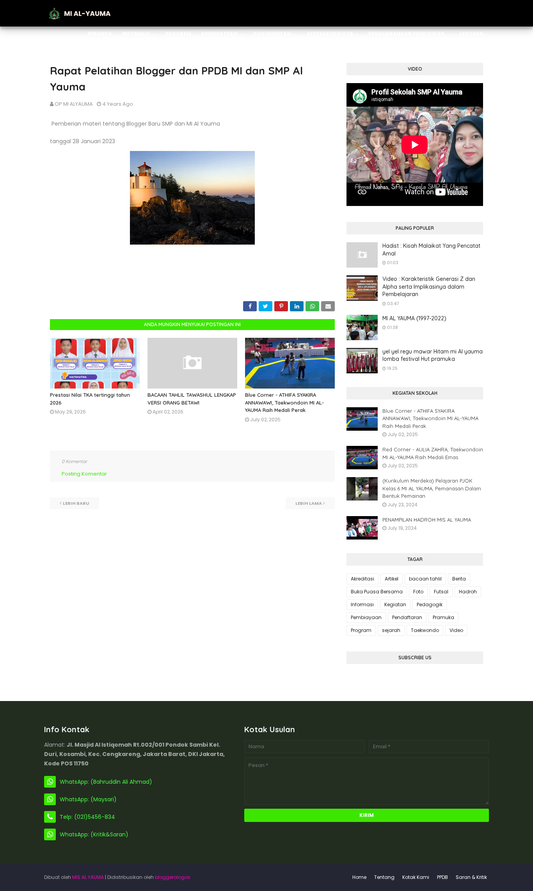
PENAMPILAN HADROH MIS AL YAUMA (426, 519)
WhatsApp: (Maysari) (88, 799)
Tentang (384, 877)
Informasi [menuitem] (136, 33)
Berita (459, 578)
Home (359, 877)
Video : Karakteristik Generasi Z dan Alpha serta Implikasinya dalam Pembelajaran (428, 286)
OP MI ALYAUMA (74, 104)
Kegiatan (395, 604)
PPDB (442, 877)
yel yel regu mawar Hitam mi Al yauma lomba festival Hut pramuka (432, 355)
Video (456, 630)
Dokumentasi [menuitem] (272, 33)
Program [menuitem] (178, 33)
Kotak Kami (415, 877)
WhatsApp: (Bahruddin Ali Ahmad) (106, 782)
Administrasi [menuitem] (219, 33)
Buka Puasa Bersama (377, 591)
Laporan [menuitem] (471, 33)
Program (361, 630)
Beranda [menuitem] (100, 33)
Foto (418, 591)
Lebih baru (76, 503)
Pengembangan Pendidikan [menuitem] (406, 33)
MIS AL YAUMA (88, 877)
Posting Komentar (84, 473)
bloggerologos (172, 877)
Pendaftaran (407, 617)
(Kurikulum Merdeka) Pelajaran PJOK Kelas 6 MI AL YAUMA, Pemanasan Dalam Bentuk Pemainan (431, 488)
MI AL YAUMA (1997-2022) (414, 318)
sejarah (391, 630)
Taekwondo (425, 630)
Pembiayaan (366, 617)
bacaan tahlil (425, 578)
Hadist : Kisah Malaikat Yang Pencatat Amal (431, 249)
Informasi (362, 604)
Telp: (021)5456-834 (87, 817)
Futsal (441, 591)
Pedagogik (429, 604)
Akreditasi (362, 578)
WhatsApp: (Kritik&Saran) (94, 834)
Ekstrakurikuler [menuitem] (330, 33)
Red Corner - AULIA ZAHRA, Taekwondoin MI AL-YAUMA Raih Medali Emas (432, 453)
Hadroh (468, 591)
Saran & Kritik (471, 877)
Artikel (391, 578)
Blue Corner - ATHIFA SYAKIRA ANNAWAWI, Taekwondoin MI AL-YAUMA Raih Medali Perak (284, 402)
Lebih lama (308, 503)
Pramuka (443, 617)
